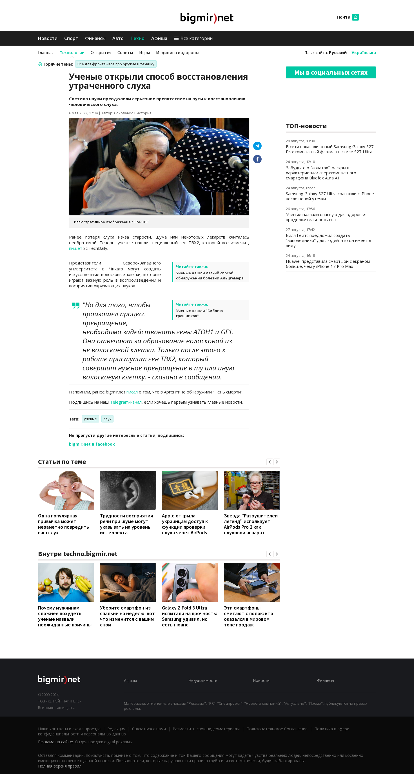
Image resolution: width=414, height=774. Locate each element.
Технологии (72, 52)
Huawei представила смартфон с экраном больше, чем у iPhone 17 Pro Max (328, 263)
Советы (125, 52)
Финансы (95, 38)
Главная (46, 52)
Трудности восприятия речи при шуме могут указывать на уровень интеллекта (126, 524)
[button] (269, 462)
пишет (75, 248)
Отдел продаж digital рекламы (104, 741)
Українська (363, 52)
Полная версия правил (59, 766)
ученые (90, 418)
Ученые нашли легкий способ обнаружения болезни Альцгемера (210, 275)
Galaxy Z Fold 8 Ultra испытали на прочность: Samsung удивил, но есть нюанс (189, 616)
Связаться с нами (149, 728)
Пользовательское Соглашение (277, 728)
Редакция (116, 728)
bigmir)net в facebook (92, 444)
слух (107, 418)
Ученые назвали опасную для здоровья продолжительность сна (326, 217)
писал (132, 392)
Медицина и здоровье (178, 52)
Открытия (101, 52)
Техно (137, 38)
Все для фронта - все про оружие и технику (115, 63)
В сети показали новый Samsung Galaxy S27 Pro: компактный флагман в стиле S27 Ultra (330, 149)
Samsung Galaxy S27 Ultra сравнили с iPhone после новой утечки (330, 196)
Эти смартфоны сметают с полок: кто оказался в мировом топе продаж (248, 616)
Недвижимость (202, 680)
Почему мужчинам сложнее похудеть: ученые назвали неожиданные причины (65, 616)
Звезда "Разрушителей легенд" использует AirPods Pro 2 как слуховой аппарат (251, 524)
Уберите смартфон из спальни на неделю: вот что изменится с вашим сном (127, 616)
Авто (118, 38)
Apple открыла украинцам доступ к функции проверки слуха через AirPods (185, 524)
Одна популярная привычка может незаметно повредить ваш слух (63, 524)
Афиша (159, 38)
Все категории (197, 38)
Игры (144, 52)
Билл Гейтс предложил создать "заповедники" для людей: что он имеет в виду (328, 240)
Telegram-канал (126, 402)
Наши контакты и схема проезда (69, 728)
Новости (47, 38)
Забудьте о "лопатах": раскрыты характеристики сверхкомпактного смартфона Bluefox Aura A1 (321, 173)
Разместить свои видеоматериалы (206, 728)
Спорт (71, 38)
